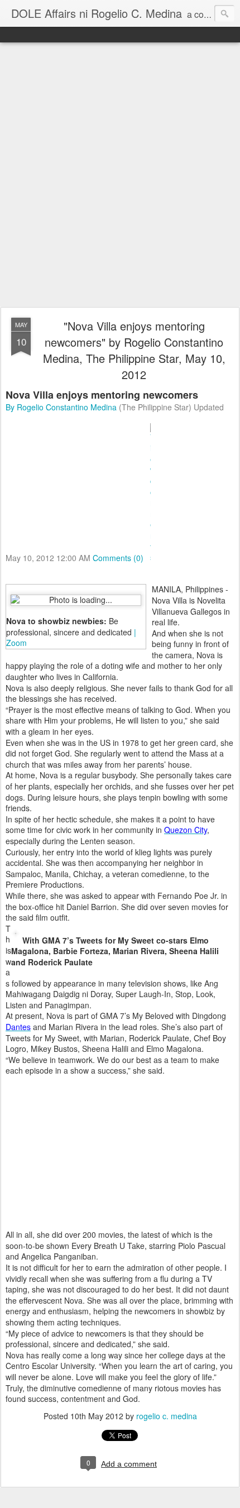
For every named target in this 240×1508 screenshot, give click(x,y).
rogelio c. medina (166, 1415)
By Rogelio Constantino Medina (61, 407)
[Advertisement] (120, 175)
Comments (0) (118, 557)
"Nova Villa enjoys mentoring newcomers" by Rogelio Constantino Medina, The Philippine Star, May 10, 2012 (134, 350)
